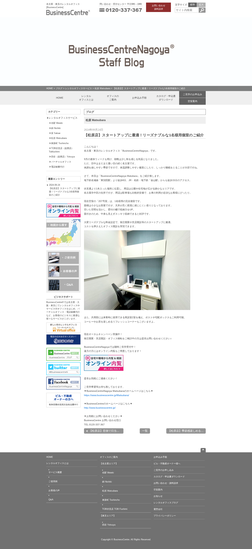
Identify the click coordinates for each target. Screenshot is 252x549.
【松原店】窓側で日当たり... (105, 430)
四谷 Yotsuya (108, 524)
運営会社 (158, 509)
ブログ (59, 88)
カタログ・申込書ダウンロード (166, 98)
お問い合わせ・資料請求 (166, 483)
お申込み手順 (139, 97)
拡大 (201, 4)
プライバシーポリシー (165, 515)
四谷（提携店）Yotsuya (63, 156)
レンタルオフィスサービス (78, 88)
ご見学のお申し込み (164, 470)
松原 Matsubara (102, 88)
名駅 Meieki (57, 123)
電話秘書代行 (57, 166)
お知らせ (158, 496)
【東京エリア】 (108, 515)
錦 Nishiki (56, 128)
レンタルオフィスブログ (166, 502)
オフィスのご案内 (113, 98)
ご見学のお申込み (192, 94)
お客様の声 (54, 490)
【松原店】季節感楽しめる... (185, 430)
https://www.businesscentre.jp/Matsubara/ (106, 395)
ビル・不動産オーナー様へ (167, 463)
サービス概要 (55, 472)
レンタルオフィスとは (86, 98)
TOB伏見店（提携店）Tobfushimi (61, 150)
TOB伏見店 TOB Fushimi (114, 509)
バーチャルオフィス (61, 161)
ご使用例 (53, 481)
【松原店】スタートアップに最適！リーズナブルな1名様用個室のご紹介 (149, 88)
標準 (192, 4)
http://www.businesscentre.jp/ (100, 407)
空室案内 (192, 101)
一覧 (145, 430)
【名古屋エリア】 (109, 463)
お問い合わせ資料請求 (158, 7)
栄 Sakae (55, 133)
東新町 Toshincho (60, 143)
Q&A (51, 499)
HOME (49, 88)
